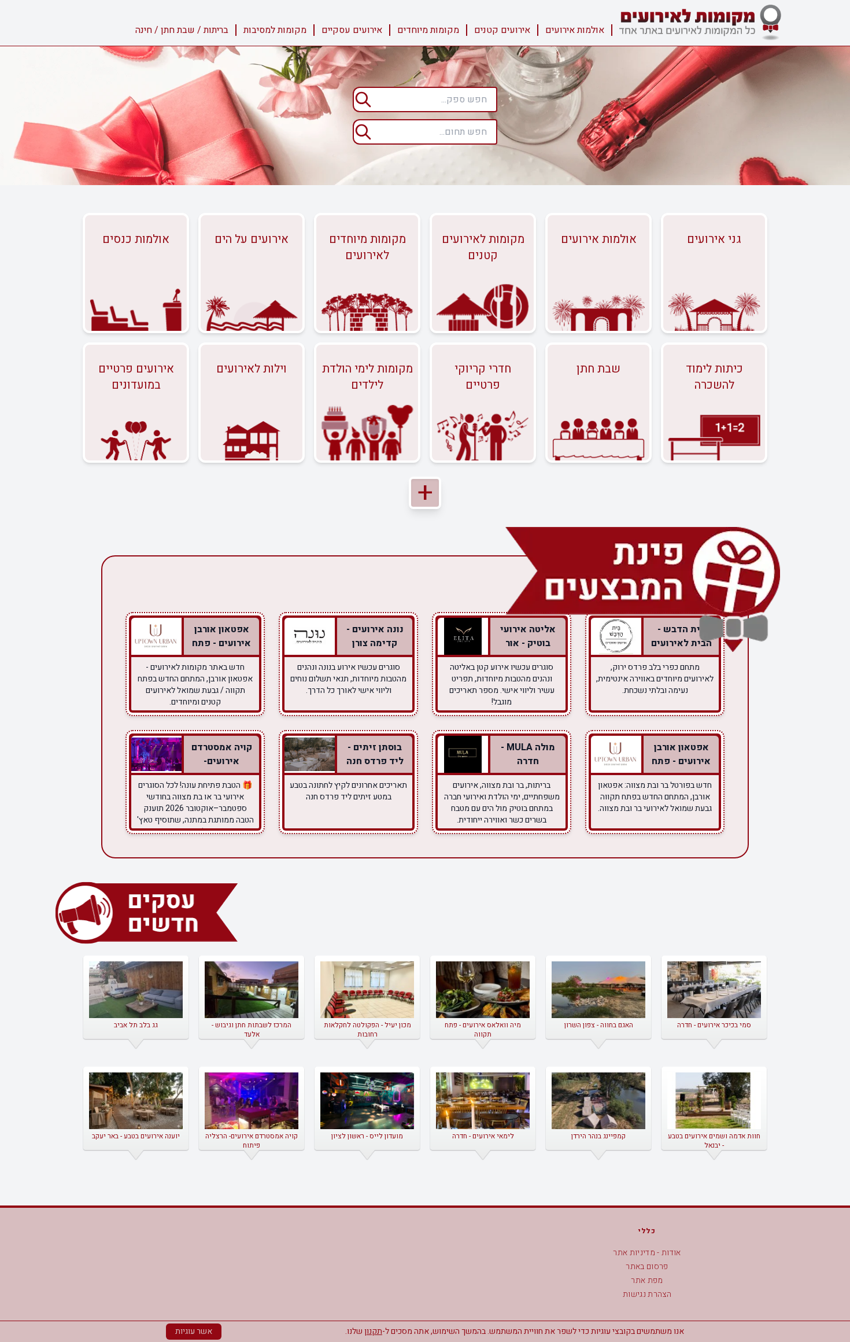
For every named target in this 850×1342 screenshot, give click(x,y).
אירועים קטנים (502, 30)
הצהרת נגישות (647, 1294)
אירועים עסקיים (351, 30)
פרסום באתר (647, 1266)
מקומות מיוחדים (428, 30)
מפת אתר (647, 1280)
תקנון (373, 1331)
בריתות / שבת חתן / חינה (181, 30)
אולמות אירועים (574, 30)
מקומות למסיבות (274, 30)
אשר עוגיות (193, 1331)
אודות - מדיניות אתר (647, 1253)
